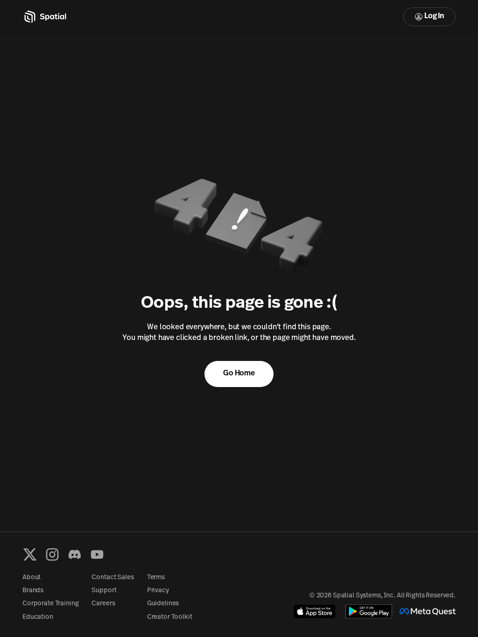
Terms (156, 577)
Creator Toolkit (169, 617)
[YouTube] (97, 554)
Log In (434, 16)
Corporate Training (50, 603)
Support (103, 590)
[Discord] (74, 554)
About (31, 577)
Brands (32, 590)
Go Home (239, 373)
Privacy (158, 590)
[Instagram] (52, 554)
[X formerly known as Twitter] (29, 554)
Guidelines (163, 603)
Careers (103, 603)
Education (37, 617)
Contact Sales (112, 577)
